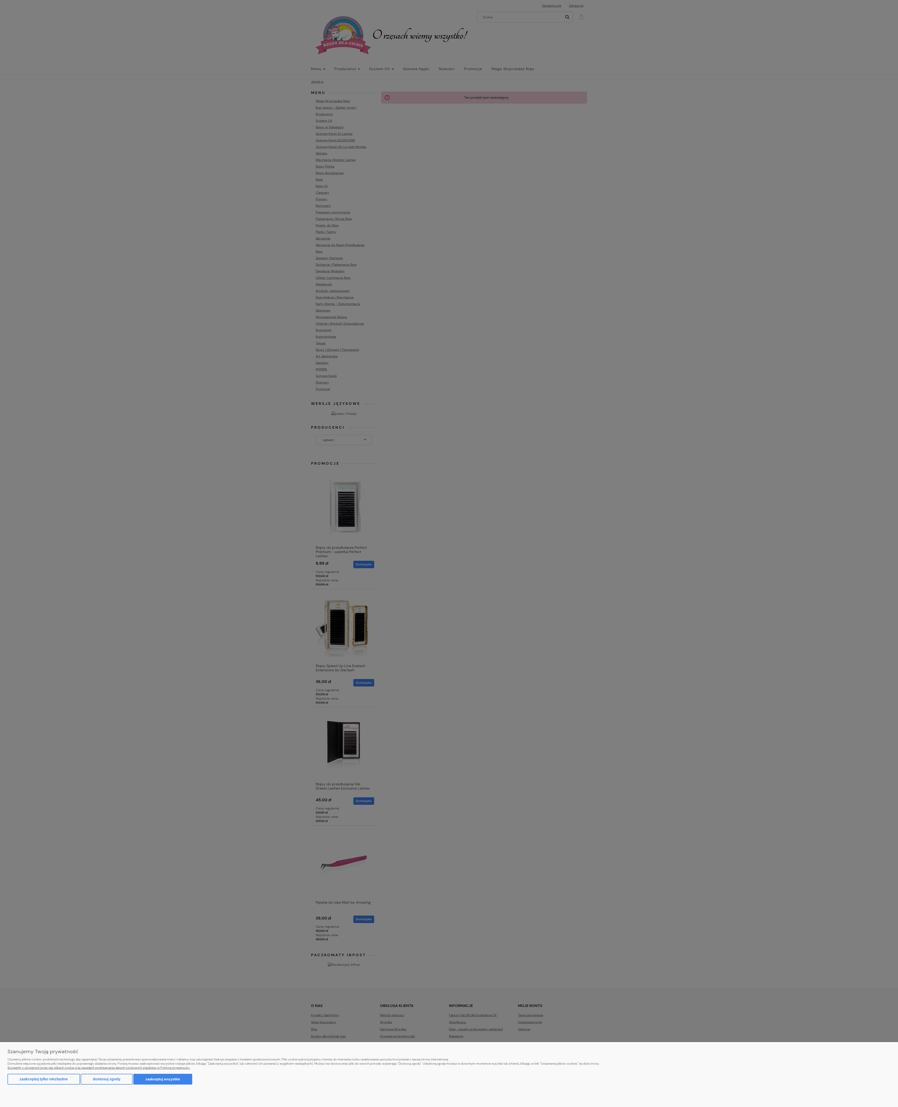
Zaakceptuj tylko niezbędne (44, 1079)
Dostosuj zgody (106, 1079)
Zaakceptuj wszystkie (162, 1079)
